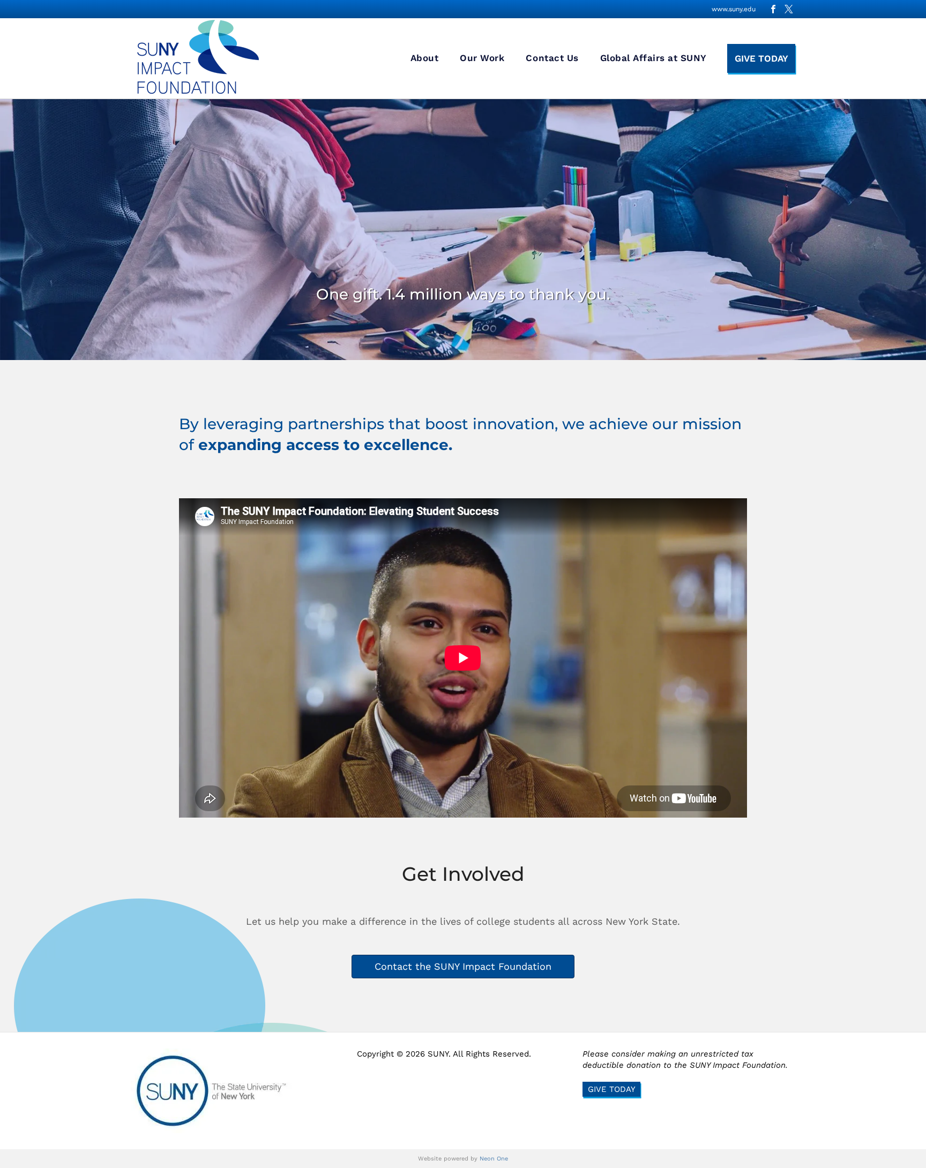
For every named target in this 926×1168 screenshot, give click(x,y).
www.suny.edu (734, 9)
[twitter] (788, 9)
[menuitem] (425, 58)
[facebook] (773, 9)
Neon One (494, 1158)
